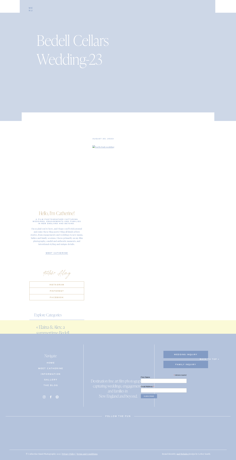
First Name (145, 377)
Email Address (147, 386)
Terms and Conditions (87, 453)
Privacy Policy (69, 453)
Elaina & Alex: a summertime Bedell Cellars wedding (52, 333)
